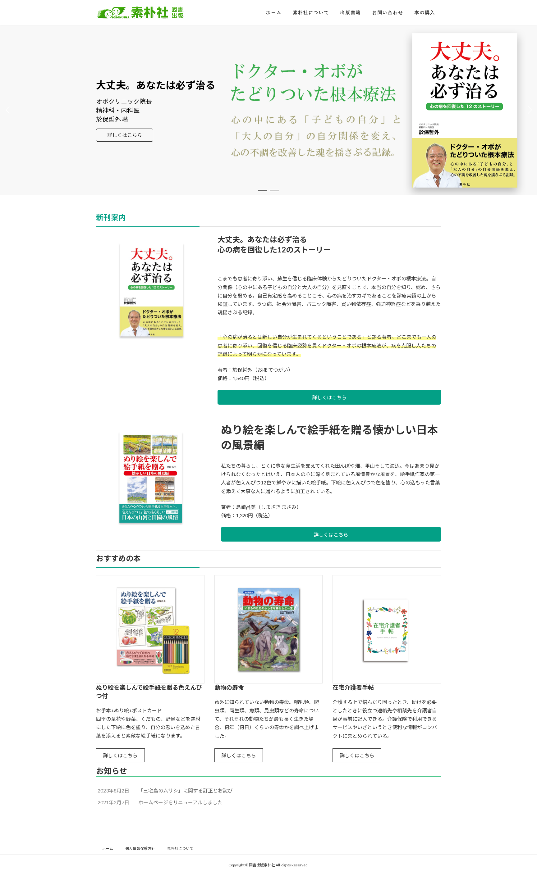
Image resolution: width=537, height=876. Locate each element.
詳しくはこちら (124, 135)
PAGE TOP (519, 844)
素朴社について (180, 848)
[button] (262, 190)
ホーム (107, 848)
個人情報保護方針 (140, 848)
